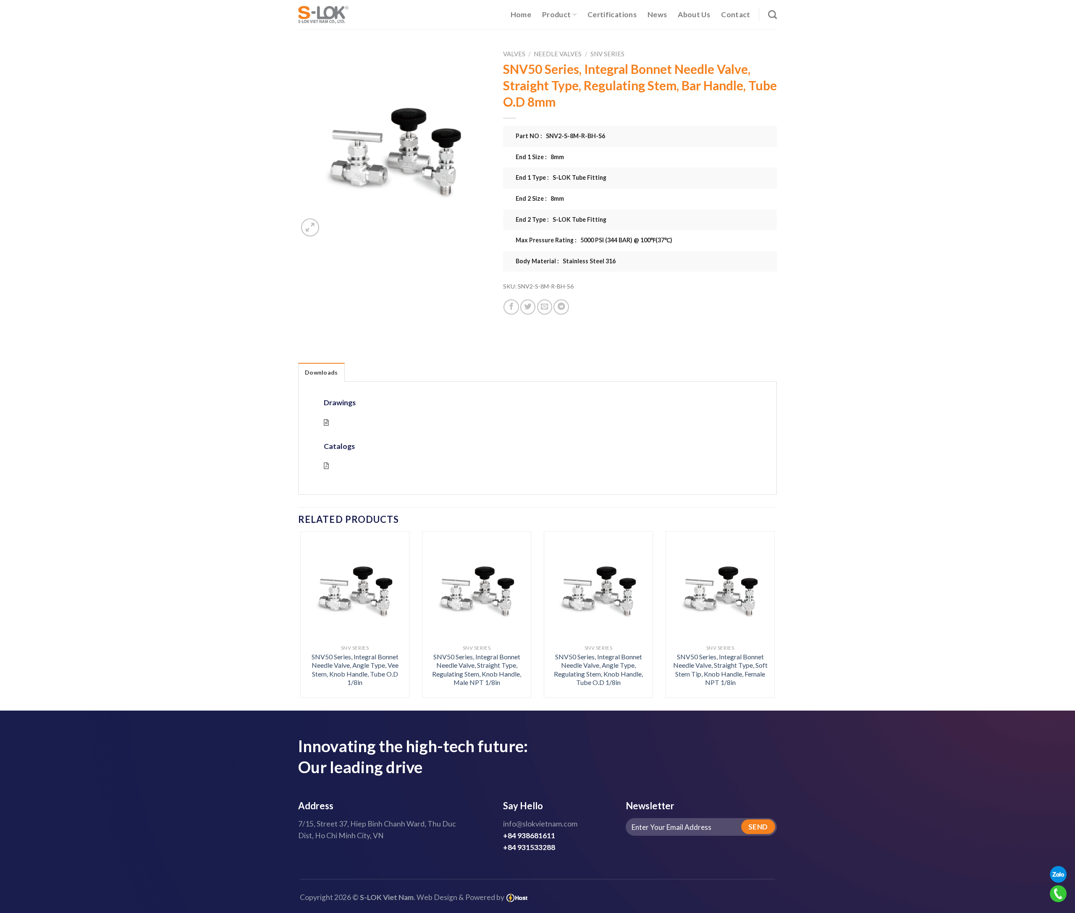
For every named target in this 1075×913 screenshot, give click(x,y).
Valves (514, 54)
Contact (735, 14)
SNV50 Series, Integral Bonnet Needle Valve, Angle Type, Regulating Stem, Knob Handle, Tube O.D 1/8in (598, 670)
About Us (694, 14)
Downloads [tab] (321, 372)
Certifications (612, 14)
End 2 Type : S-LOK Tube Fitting (561, 219)
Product (556, 14)
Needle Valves (558, 54)
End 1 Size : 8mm (540, 156)
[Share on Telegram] (561, 307)
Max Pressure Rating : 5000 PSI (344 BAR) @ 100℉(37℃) (594, 240)
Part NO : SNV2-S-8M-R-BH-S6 (560, 135)
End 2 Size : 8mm (540, 198)
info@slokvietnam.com (540, 823)
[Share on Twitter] (527, 307)
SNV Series (607, 54)
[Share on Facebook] (511, 307)
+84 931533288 (529, 847)
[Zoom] (310, 227)
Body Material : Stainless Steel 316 (566, 261)
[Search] (772, 14)
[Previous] (314, 596)
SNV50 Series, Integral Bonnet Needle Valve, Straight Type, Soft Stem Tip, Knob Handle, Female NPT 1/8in (720, 670)
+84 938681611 (529, 835)
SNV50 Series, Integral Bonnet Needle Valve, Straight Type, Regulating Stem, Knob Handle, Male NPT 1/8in (476, 670)
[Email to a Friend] (544, 307)
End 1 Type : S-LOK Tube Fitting (561, 177)
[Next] (760, 596)
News (657, 14)
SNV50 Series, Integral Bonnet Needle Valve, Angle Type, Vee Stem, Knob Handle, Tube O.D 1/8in (355, 670)
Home (521, 14)
